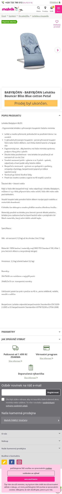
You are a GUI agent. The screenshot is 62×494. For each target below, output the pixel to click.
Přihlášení (54, 2)
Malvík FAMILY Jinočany (15, 420)
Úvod (4, 16)
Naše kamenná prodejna (14, 448)
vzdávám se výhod (31, 473)
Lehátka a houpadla (40, 16)
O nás (4, 433)
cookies (49, 468)
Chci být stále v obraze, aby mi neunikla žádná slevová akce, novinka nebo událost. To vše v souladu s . (32, 402)
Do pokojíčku (24, 16)
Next (57, 50)
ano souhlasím (30, 479)
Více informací (15, 361)
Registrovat (53, 392)
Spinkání (12, 16)
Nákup (5, 441)
